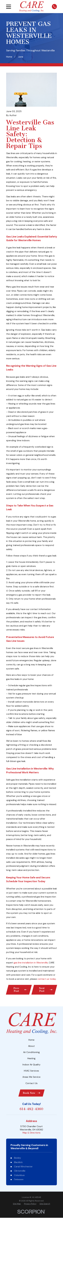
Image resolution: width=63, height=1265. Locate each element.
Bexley (17, 1157)
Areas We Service (31, 1077)
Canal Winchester (23, 1166)
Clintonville (19, 1170)
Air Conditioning (31, 1052)
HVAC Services (31, 1070)
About (31, 1046)
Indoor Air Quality (31, 1064)
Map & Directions (31, 1132)
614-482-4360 (31, 1109)
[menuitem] (17, 1203)
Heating (31, 1058)
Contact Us (31, 1083)
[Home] (31, 6)
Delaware (18, 1179)
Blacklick (18, 1162)
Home (31, 1039)
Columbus (19, 1175)
